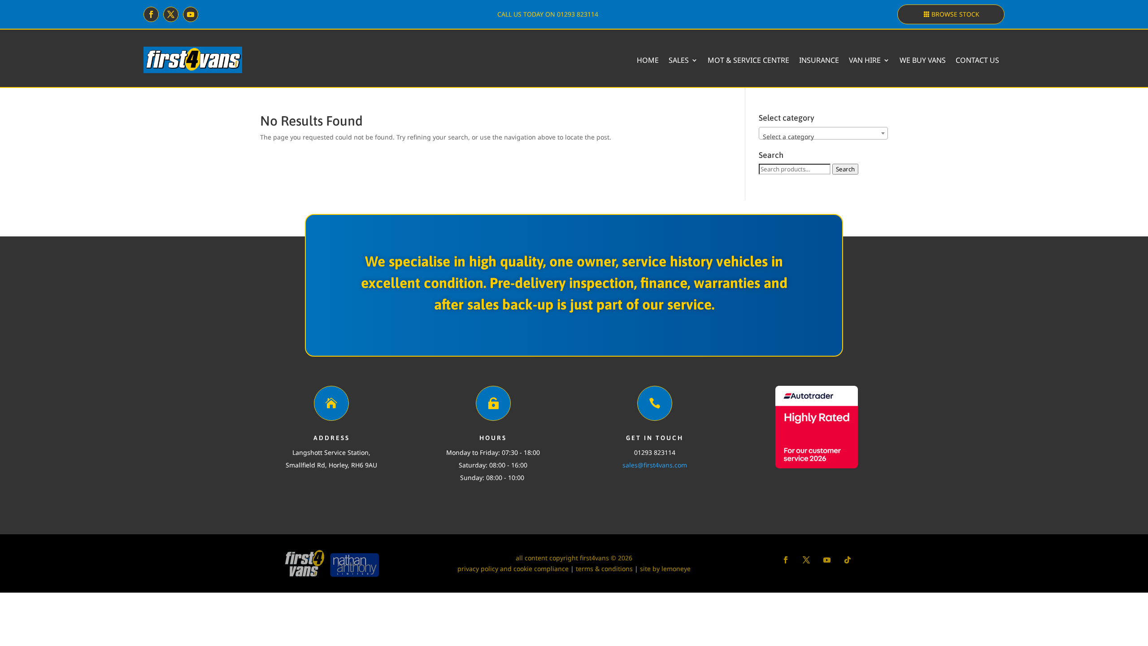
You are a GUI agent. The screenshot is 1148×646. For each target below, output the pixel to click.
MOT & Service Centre (748, 60)
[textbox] (823, 136)
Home (648, 60)
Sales (679, 60)
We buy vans (923, 60)
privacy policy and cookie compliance (513, 568)
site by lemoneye (665, 568)
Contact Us (977, 60)
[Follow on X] (170, 14)
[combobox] (823, 133)
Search (845, 169)
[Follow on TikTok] (847, 560)
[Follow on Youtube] (190, 14)
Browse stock (955, 14)
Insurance (819, 60)
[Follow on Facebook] (151, 14)
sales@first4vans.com (654, 465)
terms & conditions (604, 568)
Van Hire (865, 60)
